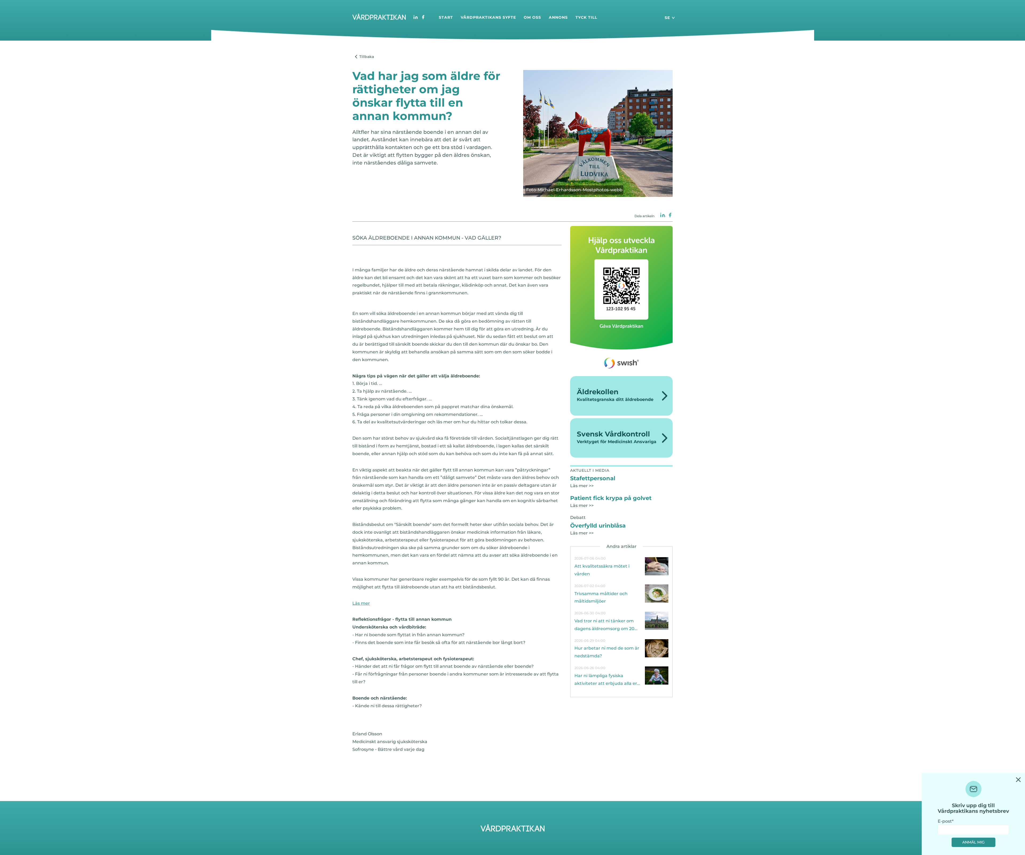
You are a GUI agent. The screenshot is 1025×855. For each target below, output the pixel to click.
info (621, 566)
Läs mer (361, 603)
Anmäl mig (973, 842)
